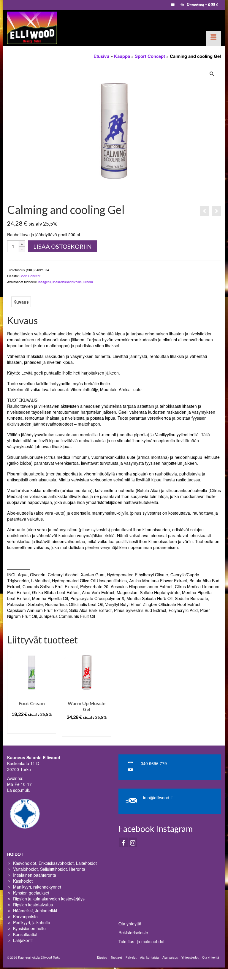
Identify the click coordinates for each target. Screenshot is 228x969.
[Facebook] (123, 842)
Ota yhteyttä (129, 924)
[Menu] (213, 38)
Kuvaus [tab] (21, 302)
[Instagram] (133, 842)
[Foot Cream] (216, 211)
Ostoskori (202, 4)
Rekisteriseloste (133, 932)
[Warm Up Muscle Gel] (204, 211)
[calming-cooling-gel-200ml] (114, 132)
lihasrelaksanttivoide (67, 281)
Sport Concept (30, 275)
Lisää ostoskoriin (62, 246)
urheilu (88, 281)
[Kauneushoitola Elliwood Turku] (44, 28)
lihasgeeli (44, 281)
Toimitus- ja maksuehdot (141, 941)
